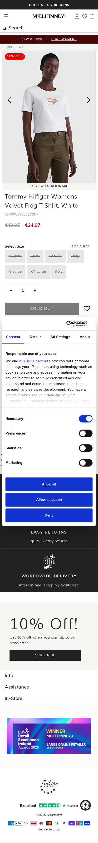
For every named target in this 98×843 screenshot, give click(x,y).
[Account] (77, 17)
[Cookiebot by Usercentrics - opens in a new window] (72, 324)
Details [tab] (35, 337)
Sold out (42, 309)
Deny (49, 515)
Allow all (49, 484)
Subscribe (45, 655)
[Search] (4, 27)
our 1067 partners (35, 361)
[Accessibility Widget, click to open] (85, 805)
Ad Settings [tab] (60, 337)
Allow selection (49, 500)
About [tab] (85, 337)
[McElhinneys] (49, 17)
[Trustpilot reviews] (49, 805)
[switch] (86, 433)
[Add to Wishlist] (87, 309)
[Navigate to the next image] (88, 101)
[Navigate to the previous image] (9, 99)
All (21, 47)
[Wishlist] (84, 18)
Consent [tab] (13, 337)
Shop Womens (64, 39)
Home (9, 47)
